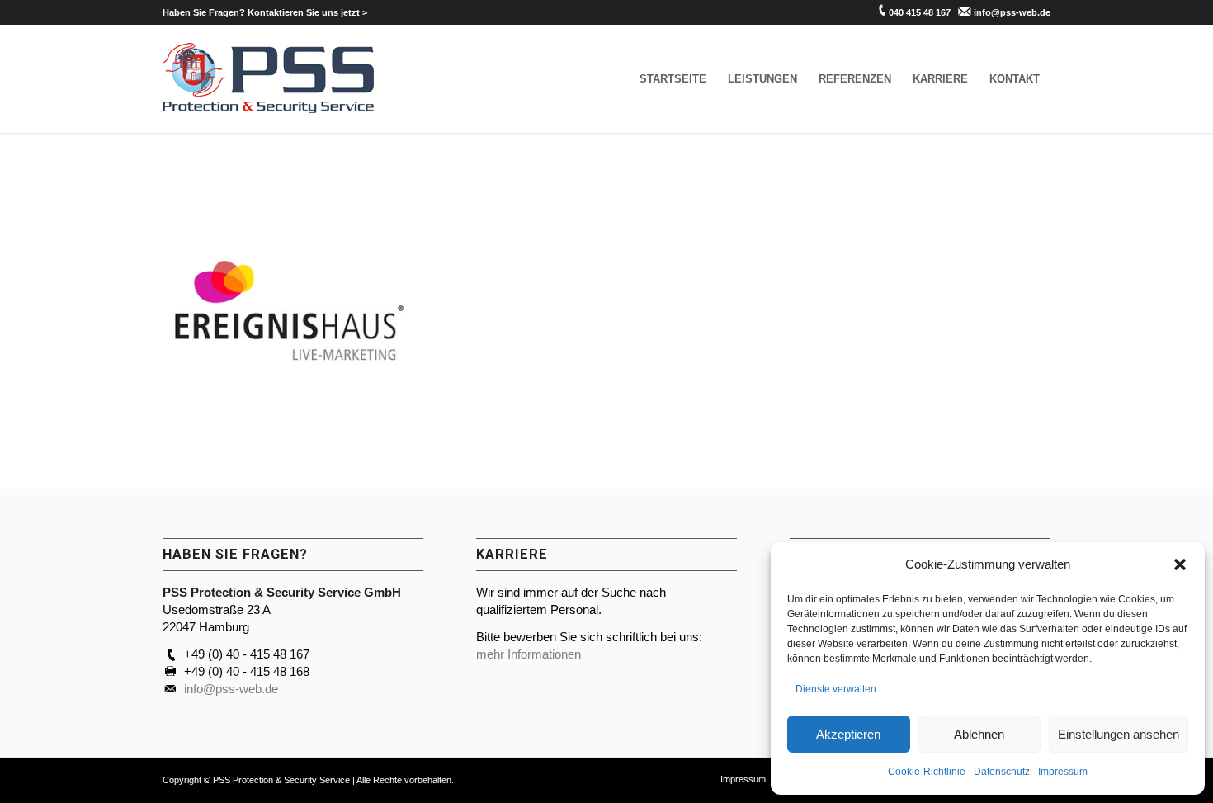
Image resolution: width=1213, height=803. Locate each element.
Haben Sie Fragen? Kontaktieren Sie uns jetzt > (265, 12)
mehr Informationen (528, 654)
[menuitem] (265, 12)
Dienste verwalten (835, 689)
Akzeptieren (848, 734)
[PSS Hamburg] (269, 79)
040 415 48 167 (920, 12)
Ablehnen (979, 734)
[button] (1180, 564)
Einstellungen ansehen (1118, 734)
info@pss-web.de (1012, 12)
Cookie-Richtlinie (926, 771)
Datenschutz (1002, 771)
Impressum (1063, 771)
